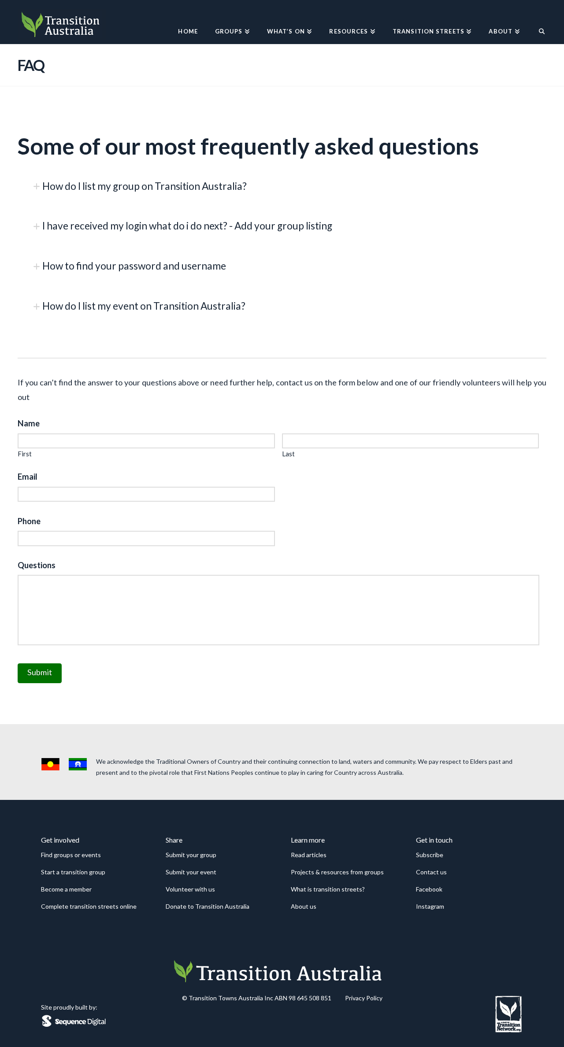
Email (27, 476)
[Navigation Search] (537, 22)
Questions (37, 565)
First (25, 454)
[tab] (282, 186)
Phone (29, 521)
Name (29, 423)
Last (288, 454)
